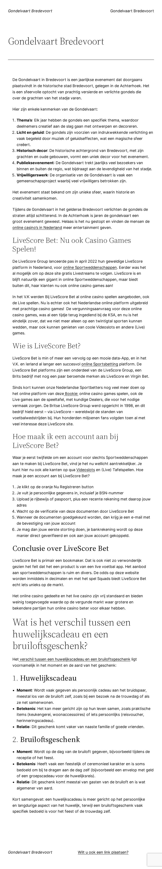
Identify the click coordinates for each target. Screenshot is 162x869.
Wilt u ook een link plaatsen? (103, 852)
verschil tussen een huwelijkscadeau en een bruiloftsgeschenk (74, 659)
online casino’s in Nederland (37, 227)
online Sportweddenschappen (90, 267)
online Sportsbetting (99, 364)
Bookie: (71, 393)
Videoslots (85, 470)
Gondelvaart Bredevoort (30, 11)
